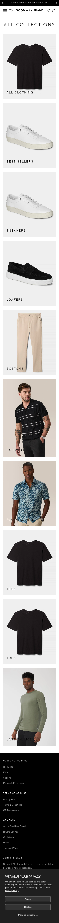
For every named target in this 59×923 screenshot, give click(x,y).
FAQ (5, 772)
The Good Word (10, 848)
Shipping (7, 777)
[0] (10, 10)
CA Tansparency (11, 810)
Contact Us (8, 767)
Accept (28, 899)
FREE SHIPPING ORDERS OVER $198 (29, 3)
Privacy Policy (12, 890)
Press (6, 842)
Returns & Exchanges (13, 783)
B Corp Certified (10, 832)
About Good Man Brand (14, 826)
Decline (27, 907)
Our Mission (8, 837)
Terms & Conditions (12, 804)
